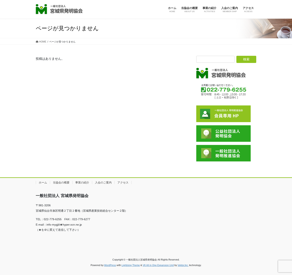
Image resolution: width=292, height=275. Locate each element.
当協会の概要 (61, 182)
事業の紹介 (82, 182)
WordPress (110, 265)
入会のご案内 (103, 182)
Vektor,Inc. (183, 265)
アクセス (123, 182)
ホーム (43, 182)
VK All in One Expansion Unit (158, 265)
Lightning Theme (131, 265)
